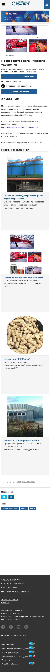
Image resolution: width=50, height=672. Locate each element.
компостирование (10, 508)
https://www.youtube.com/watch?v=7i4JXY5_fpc (19, 127)
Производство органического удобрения (23, 277)
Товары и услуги (11, 580)
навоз (32, 508)
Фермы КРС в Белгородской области (21, 440)
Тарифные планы (9, 599)
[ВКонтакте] (12, 497)
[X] (4, 497)
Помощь (5, 602)
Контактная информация (15, 591)
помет (23, 508)
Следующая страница (26, 482)
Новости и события (12, 584)
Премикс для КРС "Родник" (17, 359)
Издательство (9, 587)
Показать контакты (19, 91)
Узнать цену (28, 76)
